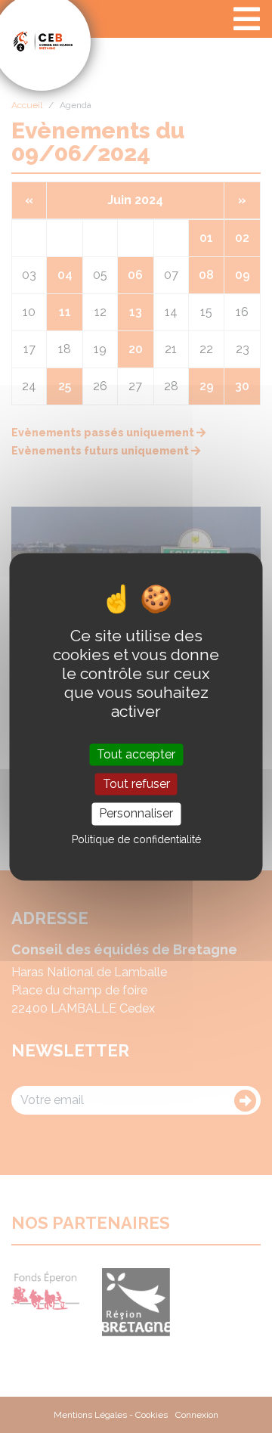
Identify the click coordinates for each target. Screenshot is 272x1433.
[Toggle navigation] (247, 19)
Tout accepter (136, 754)
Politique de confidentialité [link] (136, 839)
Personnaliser (136, 814)
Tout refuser (136, 784)
